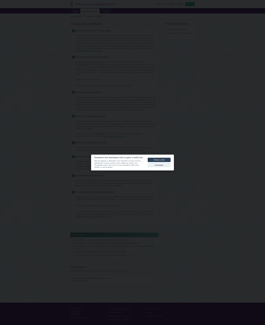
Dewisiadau (159, 165)
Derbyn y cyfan (159, 160)
